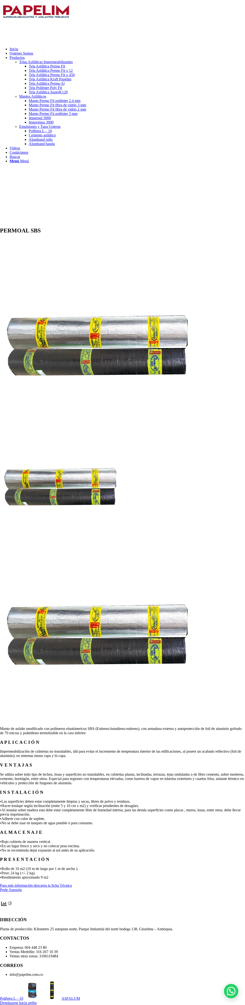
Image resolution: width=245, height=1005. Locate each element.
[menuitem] (127, 49)
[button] (231, 991)
